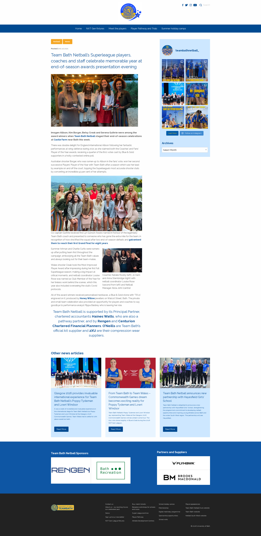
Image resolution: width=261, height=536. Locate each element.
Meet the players (117, 28)
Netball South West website (196, 516)
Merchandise (163, 508)
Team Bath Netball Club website (197, 508)
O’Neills (108, 326)
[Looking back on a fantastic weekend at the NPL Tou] (197, 94)
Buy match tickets (139, 504)
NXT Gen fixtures (95, 28)
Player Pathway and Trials (144, 28)
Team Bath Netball (84, 136)
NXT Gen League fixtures (114, 521)
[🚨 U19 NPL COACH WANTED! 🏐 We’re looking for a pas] (197, 70)
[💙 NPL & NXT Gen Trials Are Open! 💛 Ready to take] (197, 117)
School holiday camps (167, 504)
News (67, 42)
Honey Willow (87, 298)
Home (78, 28)
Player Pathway (138, 517)
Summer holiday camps (173, 28)
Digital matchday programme (169, 512)
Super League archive (140, 513)
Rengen (104, 321)
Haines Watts (103, 316)
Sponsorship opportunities (168, 516)
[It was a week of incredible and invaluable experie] (173, 94)
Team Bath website (193, 512)
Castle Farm (60, 139)
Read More (61, 429)
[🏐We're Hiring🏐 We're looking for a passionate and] (173, 117)
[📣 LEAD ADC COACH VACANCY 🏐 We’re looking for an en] (173, 70)
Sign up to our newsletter (114, 517)
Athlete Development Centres (143, 521)
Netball (56, 42)
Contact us (109, 504)
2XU (92, 331)
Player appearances (193, 504)
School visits (163, 519)
